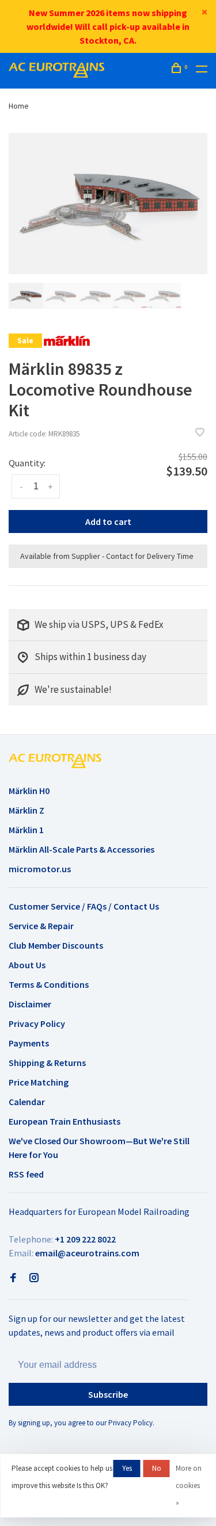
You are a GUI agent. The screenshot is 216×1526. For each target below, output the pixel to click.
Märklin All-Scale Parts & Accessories (81, 849)
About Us (27, 965)
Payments (29, 1043)
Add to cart (108, 521)
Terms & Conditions (49, 984)
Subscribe (108, 1394)
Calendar (27, 1101)
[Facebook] (13, 1278)
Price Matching (39, 1082)
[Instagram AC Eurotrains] (34, 1278)
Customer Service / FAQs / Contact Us (84, 906)
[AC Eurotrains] (55, 760)
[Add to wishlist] (199, 433)
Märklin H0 (29, 790)
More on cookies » (189, 1485)
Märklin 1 (26, 829)
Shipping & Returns (47, 1062)
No (156, 1468)
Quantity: (27, 463)
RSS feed (26, 1174)
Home (19, 106)
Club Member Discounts (56, 945)
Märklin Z (26, 810)
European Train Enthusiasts (64, 1121)
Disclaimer (30, 1004)
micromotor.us (40, 869)
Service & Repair (41, 925)
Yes (127, 1468)
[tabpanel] (108, 203)
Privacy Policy (37, 1023)
